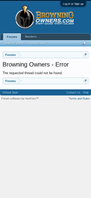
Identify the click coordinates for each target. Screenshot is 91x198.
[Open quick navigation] (85, 54)
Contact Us (73, 92)
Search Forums (14, 43)
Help (85, 92)
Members (31, 36)
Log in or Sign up (73, 3)
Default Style (10, 92)
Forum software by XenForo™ (20, 98)
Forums (12, 36)
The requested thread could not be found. (33, 73)
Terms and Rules (79, 98)
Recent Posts (37, 43)
